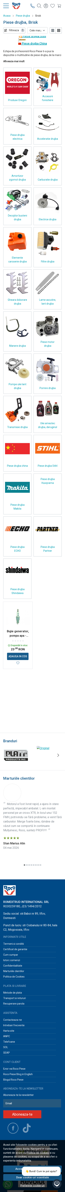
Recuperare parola (13, 1003)
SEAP (6, 1052)
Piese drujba (23, 15)
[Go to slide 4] (29, 865)
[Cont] (46, 5)
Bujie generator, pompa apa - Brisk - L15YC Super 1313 (18, 634)
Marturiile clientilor (13, 971)
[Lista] (53, 30)
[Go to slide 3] (28, 865)
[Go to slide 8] (37, 865)
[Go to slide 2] (26, 865)
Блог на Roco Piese (14, 1068)
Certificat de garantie (15, 949)
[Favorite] (52, 5)
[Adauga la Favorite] (17, 662)
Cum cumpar (10, 954)
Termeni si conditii (13, 943)
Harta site (8, 1030)
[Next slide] (58, 755)
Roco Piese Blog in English (18, 1074)
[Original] (43, 748)
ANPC (6, 1036)
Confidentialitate (12, 965)
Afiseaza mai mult (14, 61)
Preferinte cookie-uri (32, 1185)
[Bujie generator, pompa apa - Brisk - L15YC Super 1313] (18, 616)
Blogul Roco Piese (13, 1079)
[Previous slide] (6, 755)
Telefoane (9, 1041)
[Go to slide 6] (33, 865)
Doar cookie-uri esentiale (32, 1177)
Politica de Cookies (14, 976)
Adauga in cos (17, 656)
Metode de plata (12, 992)
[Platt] (15, 762)
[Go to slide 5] (31, 865)
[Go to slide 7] (35, 865)
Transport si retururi (14, 998)
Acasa (6, 15)
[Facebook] (13, 1128)
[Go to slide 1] (24, 865)
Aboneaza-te (22, 1114)
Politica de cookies (38, 1152)
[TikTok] (27, 1128)
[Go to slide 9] (38, 865)
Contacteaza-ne (12, 1019)
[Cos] (59, 5)
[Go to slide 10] (40, 865)
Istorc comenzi (11, 960)
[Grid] (59, 30)
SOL (5, 1047)
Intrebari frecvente (14, 1025)
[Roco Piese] (15, 6)
